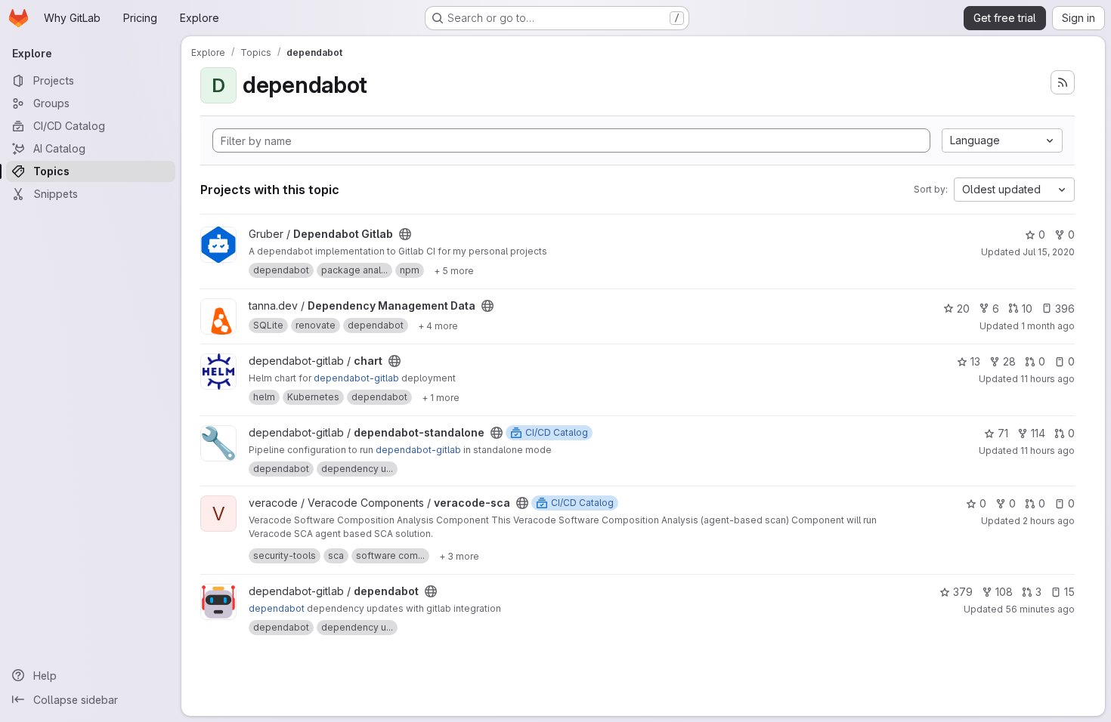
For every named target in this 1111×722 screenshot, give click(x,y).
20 (963, 308)
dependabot (277, 608)
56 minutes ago (1040, 609)
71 (1003, 433)
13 (975, 361)
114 (1038, 433)
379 (963, 591)
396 (1065, 308)
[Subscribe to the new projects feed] (1063, 82)
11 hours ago (1047, 378)
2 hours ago (1049, 520)
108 (1004, 591)
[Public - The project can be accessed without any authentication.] (405, 234)
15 (1069, 591)
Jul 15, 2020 (1049, 252)
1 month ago (1048, 326)
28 (1009, 361)
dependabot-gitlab (356, 378)
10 (1027, 308)
